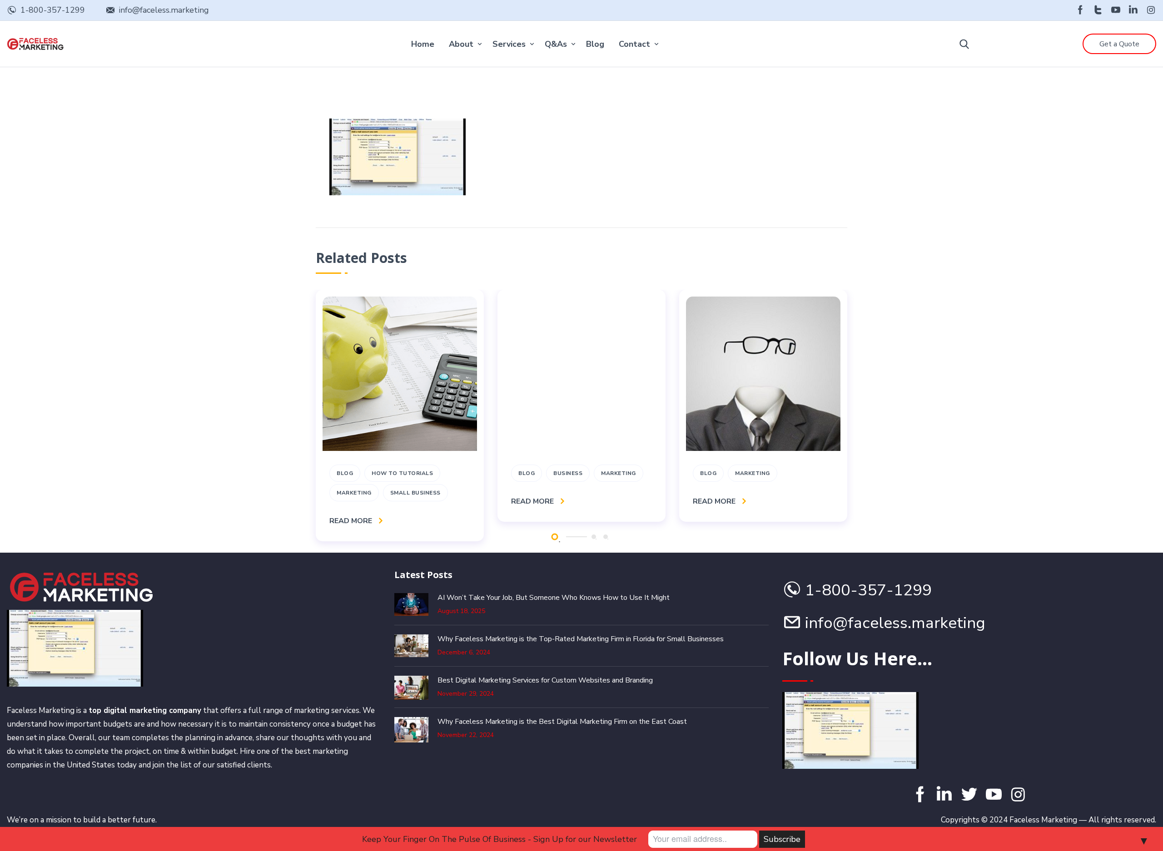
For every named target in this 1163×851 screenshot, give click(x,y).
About (461, 44)
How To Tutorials (402, 473)
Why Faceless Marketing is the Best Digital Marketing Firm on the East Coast (562, 722)
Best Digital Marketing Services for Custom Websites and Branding (545, 680)
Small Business (415, 492)
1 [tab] (554, 536)
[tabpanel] (400, 415)
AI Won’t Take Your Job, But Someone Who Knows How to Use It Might (553, 598)
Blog (595, 44)
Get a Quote (1119, 44)
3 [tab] (605, 536)
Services (509, 44)
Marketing (354, 492)
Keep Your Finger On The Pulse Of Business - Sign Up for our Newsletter (499, 839)
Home (422, 44)
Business (567, 473)
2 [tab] (593, 536)
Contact (634, 44)
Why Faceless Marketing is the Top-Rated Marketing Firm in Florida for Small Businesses (580, 639)
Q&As (556, 44)
